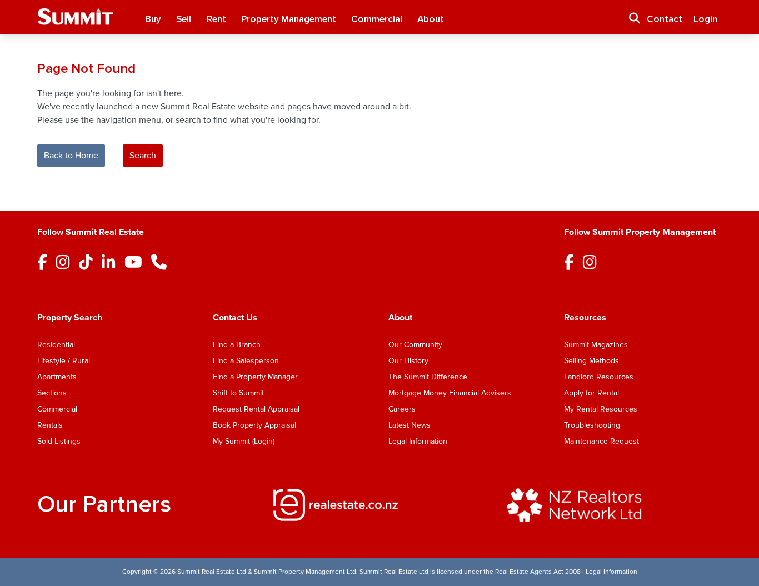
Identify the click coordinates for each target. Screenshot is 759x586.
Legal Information (417, 441)
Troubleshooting (592, 425)
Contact (664, 19)
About (430, 19)
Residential (56, 344)
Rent (216, 19)
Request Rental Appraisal (256, 409)
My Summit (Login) (243, 441)
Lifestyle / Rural (63, 360)
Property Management (288, 19)
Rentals (50, 425)
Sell (183, 19)
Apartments (57, 377)
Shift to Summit (238, 393)
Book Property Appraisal (254, 425)
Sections (52, 393)
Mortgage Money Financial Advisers (449, 393)
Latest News (409, 425)
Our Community (415, 344)
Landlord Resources (598, 377)
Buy (153, 19)
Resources (585, 317)
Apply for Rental (591, 393)
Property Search (69, 317)
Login (705, 19)
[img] (379, 505)
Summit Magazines (596, 344)
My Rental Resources (600, 409)
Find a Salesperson (246, 360)
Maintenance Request (601, 441)
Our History (408, 360)
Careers (402, 409)
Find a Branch (237, 344)
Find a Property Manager (255, 377)
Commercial (376, 19)
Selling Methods (591, 360)
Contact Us (235, 317)
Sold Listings (59, 441)
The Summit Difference (427, 377)
